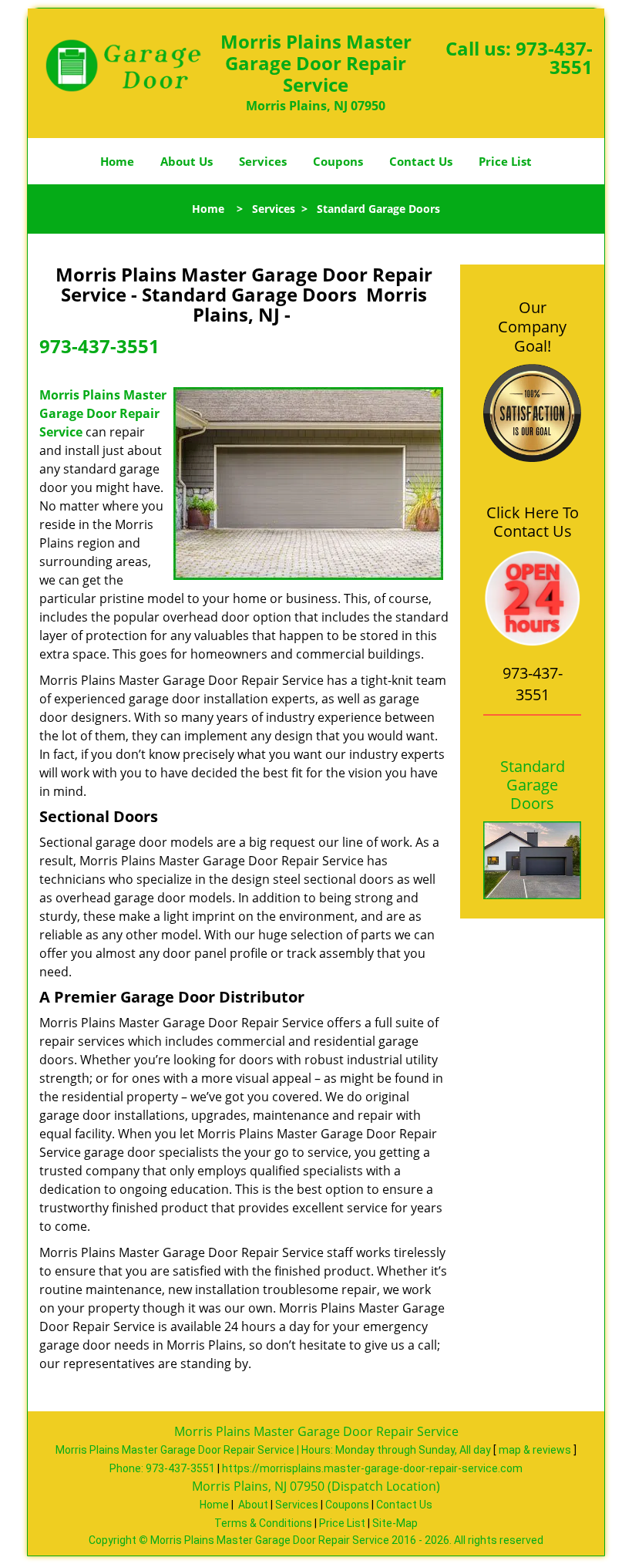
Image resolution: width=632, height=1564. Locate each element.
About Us (186, 161)
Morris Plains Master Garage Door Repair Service (102, 413)
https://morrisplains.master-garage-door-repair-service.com (372, 1468)
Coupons (338, 161)
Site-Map (395, 1523)
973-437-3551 (554, 57)
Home (117, 161)
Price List (505, 161)
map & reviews (536, 1450)
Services (263, 161)
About (253, 1504)
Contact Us (420, 161)
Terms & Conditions (263, 1523)
